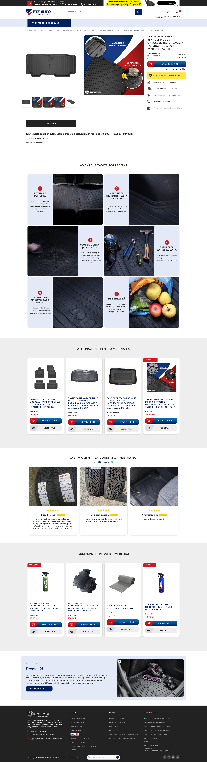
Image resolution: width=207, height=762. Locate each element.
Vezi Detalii (49, 428)
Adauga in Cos (49, 421)
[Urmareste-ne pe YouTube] (173, 757)
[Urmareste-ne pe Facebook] (165, 757)
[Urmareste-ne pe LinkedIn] (178, 757)
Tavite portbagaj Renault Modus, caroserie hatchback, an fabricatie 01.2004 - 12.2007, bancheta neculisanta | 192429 (122, 403)
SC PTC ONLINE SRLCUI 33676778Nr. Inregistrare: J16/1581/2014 (157, 748)
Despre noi (113, 726)
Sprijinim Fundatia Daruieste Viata (124, 734)
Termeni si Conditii (79, 742)
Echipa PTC (114, 730)
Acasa (29, 30)
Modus (58, 30)
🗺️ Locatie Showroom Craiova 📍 (158, 718)
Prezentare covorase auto (155, 734)
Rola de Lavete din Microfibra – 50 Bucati (120, 606)
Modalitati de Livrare (80, 738)
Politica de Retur (78, 718)
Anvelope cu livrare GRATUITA (122, 738)
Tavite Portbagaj (40, 30)
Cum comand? (77, 726)
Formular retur (77, 722)
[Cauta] (138, 12)
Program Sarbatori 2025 (154, 722)
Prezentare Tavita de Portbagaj (158, 730)
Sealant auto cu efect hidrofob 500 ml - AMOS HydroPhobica (158, 607)
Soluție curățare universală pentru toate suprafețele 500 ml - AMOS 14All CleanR (44, 607)
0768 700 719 (71, 4)
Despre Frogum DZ (39, 688)
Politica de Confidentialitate (83, 746)
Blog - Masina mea (117, 722)
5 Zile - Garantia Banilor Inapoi (157, 726)
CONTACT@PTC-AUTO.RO (45, 735)
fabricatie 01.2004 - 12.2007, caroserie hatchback (80, 30)
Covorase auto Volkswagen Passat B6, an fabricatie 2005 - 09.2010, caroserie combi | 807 (83, 607)
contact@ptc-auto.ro (46, 4)
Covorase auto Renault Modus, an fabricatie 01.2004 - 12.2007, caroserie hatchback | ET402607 (46, 403)
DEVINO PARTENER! (116, 718)
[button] (25, 497)
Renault (51, 30)
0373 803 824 (90, 4)
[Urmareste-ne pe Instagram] (169, 757)
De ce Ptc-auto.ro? (152, 738)
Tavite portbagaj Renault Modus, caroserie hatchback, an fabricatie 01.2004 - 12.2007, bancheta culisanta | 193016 (83, 403)
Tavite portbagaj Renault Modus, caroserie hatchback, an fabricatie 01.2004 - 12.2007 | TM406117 (160, 403)
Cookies (74, 750)
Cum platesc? (76, 730)
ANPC (146, 742)
